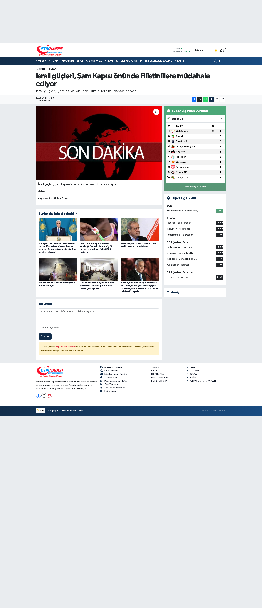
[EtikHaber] (50, 50)
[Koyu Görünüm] (220, 61)
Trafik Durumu (111, 377)
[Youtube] (49, 395)
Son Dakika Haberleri (114, 388)
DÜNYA (109, 61)
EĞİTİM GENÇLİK (159, 381)
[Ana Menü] (224, 61)
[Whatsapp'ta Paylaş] (205, 99)
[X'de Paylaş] (199, 99)
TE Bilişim (221, 410)
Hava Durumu (111, 371)
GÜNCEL (54, 61)
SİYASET (41, 61)
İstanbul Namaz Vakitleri (116, 374)
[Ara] (216, 61)
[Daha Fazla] (211, 99)
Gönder (45, 336)
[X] (43, 395)
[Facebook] (38, 395)
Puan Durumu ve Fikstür (115, 381)
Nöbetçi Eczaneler (113, 367)
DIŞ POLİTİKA (94, 61)
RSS (42, 410)
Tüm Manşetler (111, 384)
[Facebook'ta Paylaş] (194, 99)
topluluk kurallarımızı (66, 347)
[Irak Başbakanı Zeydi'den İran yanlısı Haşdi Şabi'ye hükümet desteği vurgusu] (99, 269)
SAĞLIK (179, 61)
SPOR (80, 61)
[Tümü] (222, 292)
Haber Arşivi (110, 391)
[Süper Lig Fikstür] (222, 198)
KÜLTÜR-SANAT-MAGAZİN (156, 61)
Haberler (40, 69)
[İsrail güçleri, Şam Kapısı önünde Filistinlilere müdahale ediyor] (99, 143)
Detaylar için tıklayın (195, 186)
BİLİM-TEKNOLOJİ (127, 61)
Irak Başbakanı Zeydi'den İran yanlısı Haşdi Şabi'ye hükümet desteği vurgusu (97, 285)
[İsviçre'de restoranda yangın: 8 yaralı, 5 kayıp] (58, 269)
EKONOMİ (68, 61)
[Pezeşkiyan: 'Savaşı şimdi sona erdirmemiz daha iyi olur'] (140, 229)
